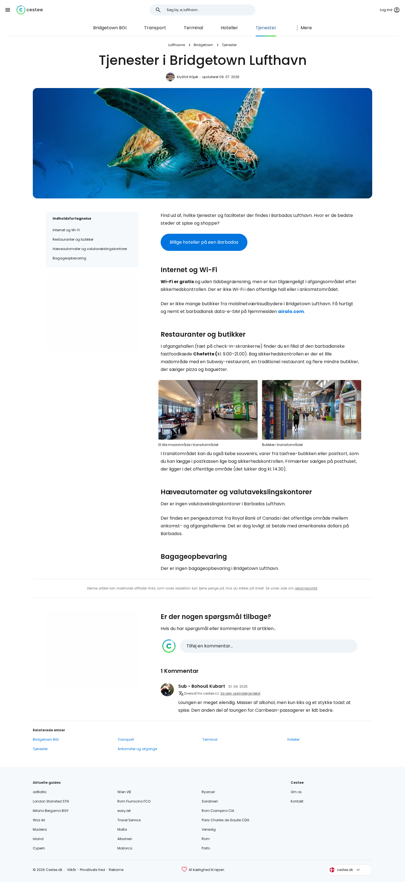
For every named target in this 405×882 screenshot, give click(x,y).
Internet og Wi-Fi (66, 230)
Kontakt (297, 801)
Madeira (40, 829)
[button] (7, 10)
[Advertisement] (92, 312)
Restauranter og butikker (73, 239)
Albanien (124, 838)
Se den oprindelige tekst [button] (240, 693)
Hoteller (229, 28)
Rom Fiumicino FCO (133, 801)
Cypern (39, 848)
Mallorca (124, 848)
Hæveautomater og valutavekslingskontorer (90, 248)
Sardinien (210, 801)
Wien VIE (124, 792)
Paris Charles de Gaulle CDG (225, 820)
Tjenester (266, 28)
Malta (122, 829)
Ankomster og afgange (137, 748)
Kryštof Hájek (187, 77)
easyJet (124, 810)
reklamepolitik (306, 588)
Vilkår (71, 869)
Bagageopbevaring (69, 258)
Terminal (193, 28)
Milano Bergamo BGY (51, 810)
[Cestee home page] (30, 10)
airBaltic (40, 792)
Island (38, 838)
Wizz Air (39, 820)
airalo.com (291, 311)
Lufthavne (176, 44)
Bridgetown (203, 44)
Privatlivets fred (92, 869)
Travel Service (129, 820)
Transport (155, 28)
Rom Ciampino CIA (218, 810)
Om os (296, 792)
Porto (206, 848)
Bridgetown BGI (109, 28)
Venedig (209, 829)
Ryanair (208, 792)
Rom (206, 838)
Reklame (116, 869)
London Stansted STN (51, 801)
